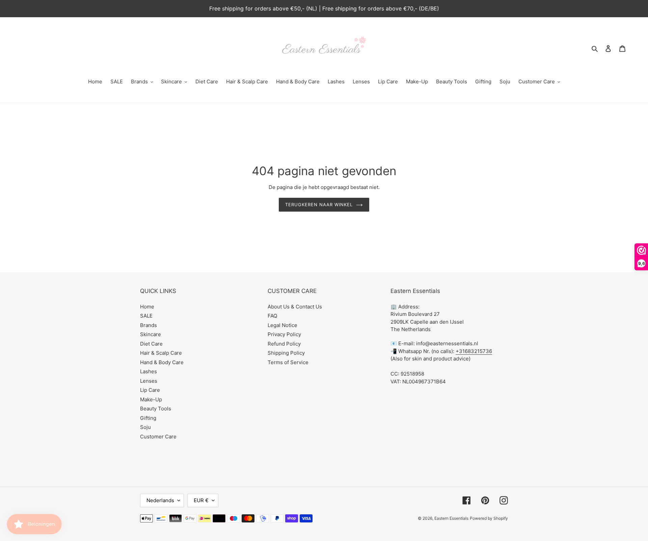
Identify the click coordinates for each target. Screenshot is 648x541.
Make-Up (151, 399)
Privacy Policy (284, 334)
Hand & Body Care (162, 362)
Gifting (148, 418)
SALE (146, 316)
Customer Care (158, 436)
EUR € (201, 500)
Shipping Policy (286, 353)
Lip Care (150, 390)
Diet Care (151, 344)
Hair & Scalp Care (161, 353)
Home (147, 306)
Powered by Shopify (489, 518)
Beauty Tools (155, 408)
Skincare (150, 334)
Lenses (148, 381)
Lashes (148, 371)
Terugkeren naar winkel (319, 204)
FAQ (272, 316)
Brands (148, 325)
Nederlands (160, 500)
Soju (145, 427)
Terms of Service (288, 362)
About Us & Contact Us (295, 306)
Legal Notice (282, 325)
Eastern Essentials (451, 518)
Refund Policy (284, 344)
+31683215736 (474, 351)
